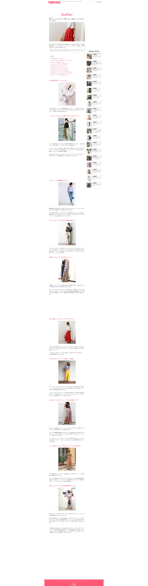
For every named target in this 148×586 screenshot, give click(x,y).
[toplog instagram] (98, 2)
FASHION (64, 1)
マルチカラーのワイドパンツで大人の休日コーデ (60, 71)
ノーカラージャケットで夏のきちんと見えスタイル (61, 60)
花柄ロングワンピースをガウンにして (58, 65)
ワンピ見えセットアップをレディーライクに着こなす (61, 72)
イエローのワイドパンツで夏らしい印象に (59, 69)
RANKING (80, 1)
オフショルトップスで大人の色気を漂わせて (59, 63)
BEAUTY (68, 1)
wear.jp (50, 106)
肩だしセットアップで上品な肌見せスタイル (59, 74)
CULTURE (77, 1)
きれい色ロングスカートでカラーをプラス (59, 67)
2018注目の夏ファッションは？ (56, 58)
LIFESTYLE (71, 1)
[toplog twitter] (100, 2)
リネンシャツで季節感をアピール (57, 62)
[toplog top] (54, 2)
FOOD (74, 1)
